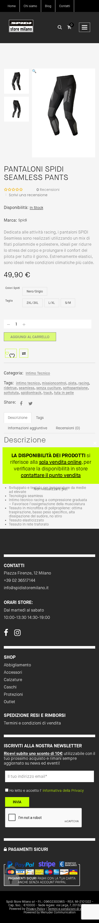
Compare (23, 353)
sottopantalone (75, 388)
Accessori (13, 672)
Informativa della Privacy (63, 790)
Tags (40, 418)
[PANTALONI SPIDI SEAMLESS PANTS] (21, 403)
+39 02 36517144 (19, 580)
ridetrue (10, 388)
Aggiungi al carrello (30, 337)
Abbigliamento (17, 665)
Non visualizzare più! (51, 489)
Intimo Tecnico (38, 373)
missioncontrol (54, 383)
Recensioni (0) (68, 428)
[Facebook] (6, 634)
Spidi (22, 220)
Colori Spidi (12, 288)
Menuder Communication (58, 912)
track (47, 393)
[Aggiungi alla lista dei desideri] (11, 353)
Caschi (10, 687)
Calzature (13, 679)
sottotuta (11, 393)
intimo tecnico (28, 383)
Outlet (9, 701)
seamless (26, 388)
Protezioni (13, 694)
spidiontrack (31, 393)
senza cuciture (48, 388)
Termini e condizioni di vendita (32, 723)
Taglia (9, 300)
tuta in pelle (64, 393)
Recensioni (48, 189)
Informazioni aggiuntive (27, 428)
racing (83, 383)
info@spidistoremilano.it (26, 587)
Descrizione (17, 418)
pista (72, 383)
